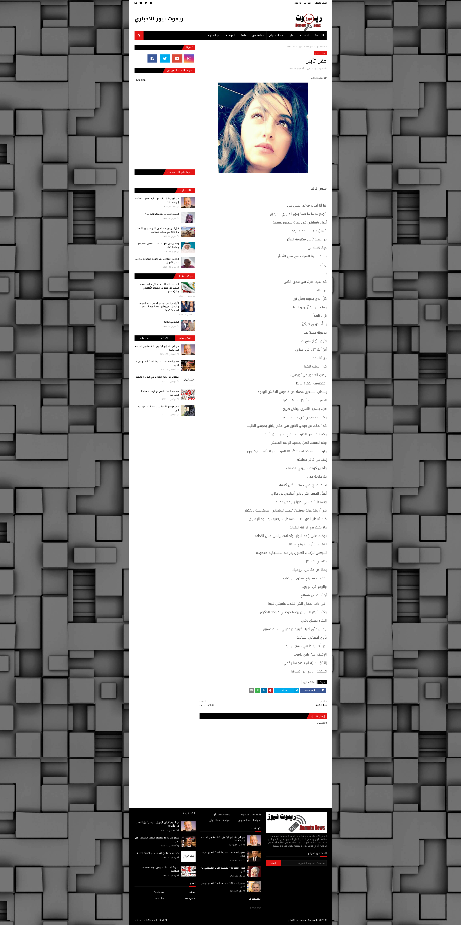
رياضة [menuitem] (244, 35)
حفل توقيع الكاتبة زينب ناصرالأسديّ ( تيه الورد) (158, 408)
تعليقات (144, 338)
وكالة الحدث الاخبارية (251, 814)
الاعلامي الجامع (171, 322)
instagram (190, 898)
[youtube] (141, 3)
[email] (136, 3)
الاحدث (164, 338)
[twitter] (146, 3)
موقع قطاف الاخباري (219, 820)
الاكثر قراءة (185, 338)
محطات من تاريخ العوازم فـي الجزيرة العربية (157, 377)
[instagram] (189, 58)
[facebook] (151, 3)
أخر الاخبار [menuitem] (215, 35)
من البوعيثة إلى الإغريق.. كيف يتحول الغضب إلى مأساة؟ (157, 200)
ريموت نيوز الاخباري (159, 18)
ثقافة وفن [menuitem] (258, 35)
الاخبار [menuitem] (306, 35)
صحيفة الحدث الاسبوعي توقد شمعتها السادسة (160, 393)
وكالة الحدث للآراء (221, 814)
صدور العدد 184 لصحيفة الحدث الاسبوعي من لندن (157, 363)
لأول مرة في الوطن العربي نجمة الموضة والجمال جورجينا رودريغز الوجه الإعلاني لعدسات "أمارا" (159, 306)
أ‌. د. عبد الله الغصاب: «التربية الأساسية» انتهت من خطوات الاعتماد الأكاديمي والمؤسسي (159, 287)
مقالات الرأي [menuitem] (276, 35)
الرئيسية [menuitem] (319, 35)
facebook (159, 892)
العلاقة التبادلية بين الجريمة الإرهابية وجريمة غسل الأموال (157, 261)
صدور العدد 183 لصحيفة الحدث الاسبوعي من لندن (223, 870)
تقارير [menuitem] (291, 35)
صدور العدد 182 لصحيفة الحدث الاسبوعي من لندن (223, 885)
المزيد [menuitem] (232, 35)
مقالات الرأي (303, 47)
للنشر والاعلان (320, 3)
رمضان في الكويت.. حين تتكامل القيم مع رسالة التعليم (158, 245)
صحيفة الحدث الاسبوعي (249, 820)
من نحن (297, 3)
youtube (159, 898)
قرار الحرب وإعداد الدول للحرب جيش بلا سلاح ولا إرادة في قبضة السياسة (157, 230)
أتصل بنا (307, 3)
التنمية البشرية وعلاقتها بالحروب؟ (162, 214)
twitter (192, 892)
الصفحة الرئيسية (319, 47)
